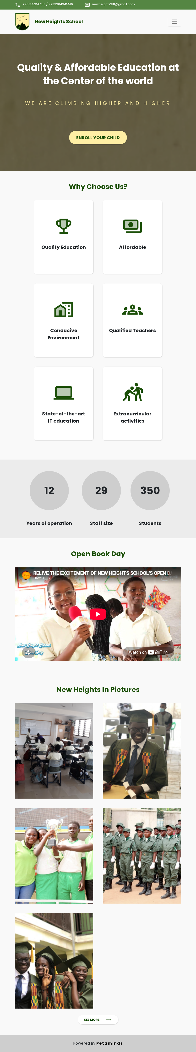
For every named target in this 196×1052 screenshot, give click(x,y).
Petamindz (109, 1043)
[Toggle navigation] (174, 21)
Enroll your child (98, 138)
